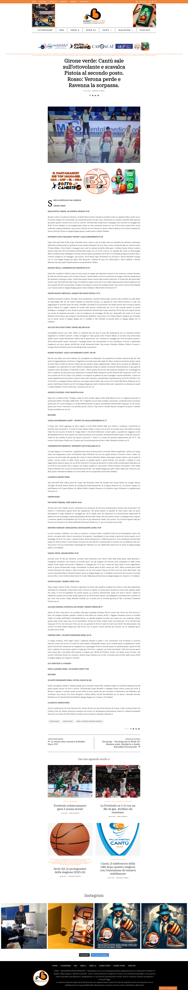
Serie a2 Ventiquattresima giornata (89, 721)
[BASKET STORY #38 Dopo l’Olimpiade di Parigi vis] (71, 926)
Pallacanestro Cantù (175, 54)
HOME (54, 966)
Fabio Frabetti (74, 813)
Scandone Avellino (76, 863)
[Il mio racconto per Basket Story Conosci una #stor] (117, 926)
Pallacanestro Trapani (60, 55)
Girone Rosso (54, 721)
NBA (61, 30)
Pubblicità (53, 2)
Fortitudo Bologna (111, 801)
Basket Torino (55, 859)
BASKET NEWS (104, 966)
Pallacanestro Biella (159, 54)
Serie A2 (91, 30)
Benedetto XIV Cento (35, 54)
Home (34, 2)
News (105, 30)
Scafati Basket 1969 (97, 55)
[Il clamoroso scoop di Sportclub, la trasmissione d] (24, 926)
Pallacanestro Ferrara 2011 (42, 55)
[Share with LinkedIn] (95, 95)
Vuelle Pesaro (75, 864)
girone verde (68, 721)
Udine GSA (141, 55)
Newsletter (84, 2)
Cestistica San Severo (67, 54)
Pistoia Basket (74, 55)
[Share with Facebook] (90, 95)
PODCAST (145, 30)
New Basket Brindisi (55, 862)
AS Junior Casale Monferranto (16, 54)
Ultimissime (45, 30)
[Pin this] (98, 95)
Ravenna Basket (85, 55)
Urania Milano (151, 55)
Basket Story (119, 966)
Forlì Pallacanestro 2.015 (97, 54)
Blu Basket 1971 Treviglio (51, 54)
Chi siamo (42, 2)
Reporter (63, 2)
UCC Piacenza (133, 55)
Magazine (124, 30)
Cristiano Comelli (98, 91)
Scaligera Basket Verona (113, 55)
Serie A (75, 30)
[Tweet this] (92, 95)
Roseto (75, 862)
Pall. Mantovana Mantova (142, 54)
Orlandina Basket (118, 54)
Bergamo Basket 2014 (83, 859)
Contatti (73, 2)
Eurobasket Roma (82, 54)
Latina (109, 54)
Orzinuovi (129, 54)
